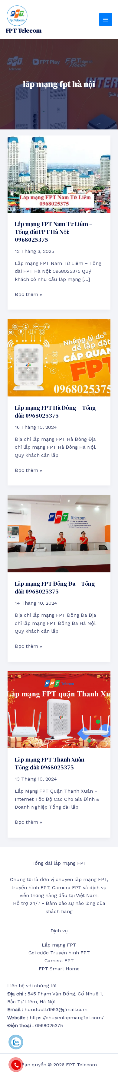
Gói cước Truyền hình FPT (59, 953)
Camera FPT (59, 960)
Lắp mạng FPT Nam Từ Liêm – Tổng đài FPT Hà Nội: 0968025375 (54, 232)
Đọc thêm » (28, 294)
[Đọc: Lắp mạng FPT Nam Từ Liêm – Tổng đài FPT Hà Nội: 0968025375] (59, 174)
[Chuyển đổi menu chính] (105, 19)
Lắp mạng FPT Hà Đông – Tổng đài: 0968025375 (55, 411)
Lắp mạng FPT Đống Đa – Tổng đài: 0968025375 (55, 587)
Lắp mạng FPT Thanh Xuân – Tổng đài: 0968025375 (52, 763)
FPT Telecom (23, 30)
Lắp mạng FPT (59, 945)
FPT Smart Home (59, 969)
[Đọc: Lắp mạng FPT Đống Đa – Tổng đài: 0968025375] (59, 533)
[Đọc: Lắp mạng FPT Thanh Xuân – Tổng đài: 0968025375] (59, 709)
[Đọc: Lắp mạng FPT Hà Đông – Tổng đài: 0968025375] (59, 357)
